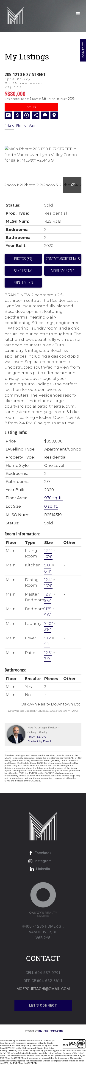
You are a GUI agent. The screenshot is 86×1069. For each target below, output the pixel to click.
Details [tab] (9, 125)
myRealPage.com (50, 1030)
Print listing (23, 282)
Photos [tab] (21, 125)
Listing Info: (16, 432)
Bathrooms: (15, 670)
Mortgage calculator (63, 271)
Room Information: (22, 534)
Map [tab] (31, 125)
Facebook (43, 853)
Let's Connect (43, 1005)
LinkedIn (43, 869)
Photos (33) (23, 258)
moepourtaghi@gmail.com (43, 988)
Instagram (43, 861)
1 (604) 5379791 (37, 736)
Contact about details (63, 258)
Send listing (23, 270)
